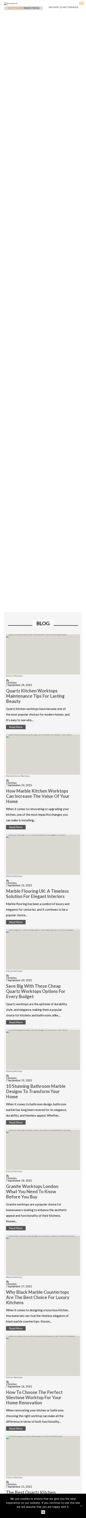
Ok (43, 1512)
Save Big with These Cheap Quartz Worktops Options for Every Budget (35, 991)
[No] (81, 1506)
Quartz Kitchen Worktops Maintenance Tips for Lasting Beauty (35, 696)
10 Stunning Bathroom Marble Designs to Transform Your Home (36, 1091)
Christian (11, 682)
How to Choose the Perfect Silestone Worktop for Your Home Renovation (34, 1397)
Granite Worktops (14, 1171)
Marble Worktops (14, 876)
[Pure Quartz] (81, 4)
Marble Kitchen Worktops (18, 776)
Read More (16, 727)
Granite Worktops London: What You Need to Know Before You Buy (32, 1191)
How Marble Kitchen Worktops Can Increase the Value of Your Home (38, 796)
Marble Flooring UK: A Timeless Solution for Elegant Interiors (37, 894)
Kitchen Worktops (14, 676)
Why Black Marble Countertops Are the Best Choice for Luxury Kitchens (37, 1297)
